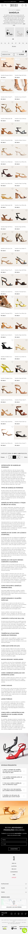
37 (17, 43)
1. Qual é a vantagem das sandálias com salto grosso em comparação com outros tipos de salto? (12, 771)
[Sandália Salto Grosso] (9, 32)
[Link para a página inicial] (9, 10)
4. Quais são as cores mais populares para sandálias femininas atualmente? (12, 789)
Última (25, 457)
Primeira (2, 457)
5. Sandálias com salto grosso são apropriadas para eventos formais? (11, 796)
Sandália (18, 10)
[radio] (26, 51)
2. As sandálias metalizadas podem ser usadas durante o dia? (12, 777)
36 (14, 43)
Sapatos (13, 10)
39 (24, 43)
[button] (24, 930)
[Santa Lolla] (14, 5)
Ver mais (14, 46)
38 (21, 43)
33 (3, 43)
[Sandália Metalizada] (19, 32)
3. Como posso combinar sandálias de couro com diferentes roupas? (12, 783)
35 (10, 43)
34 (7, 43)
